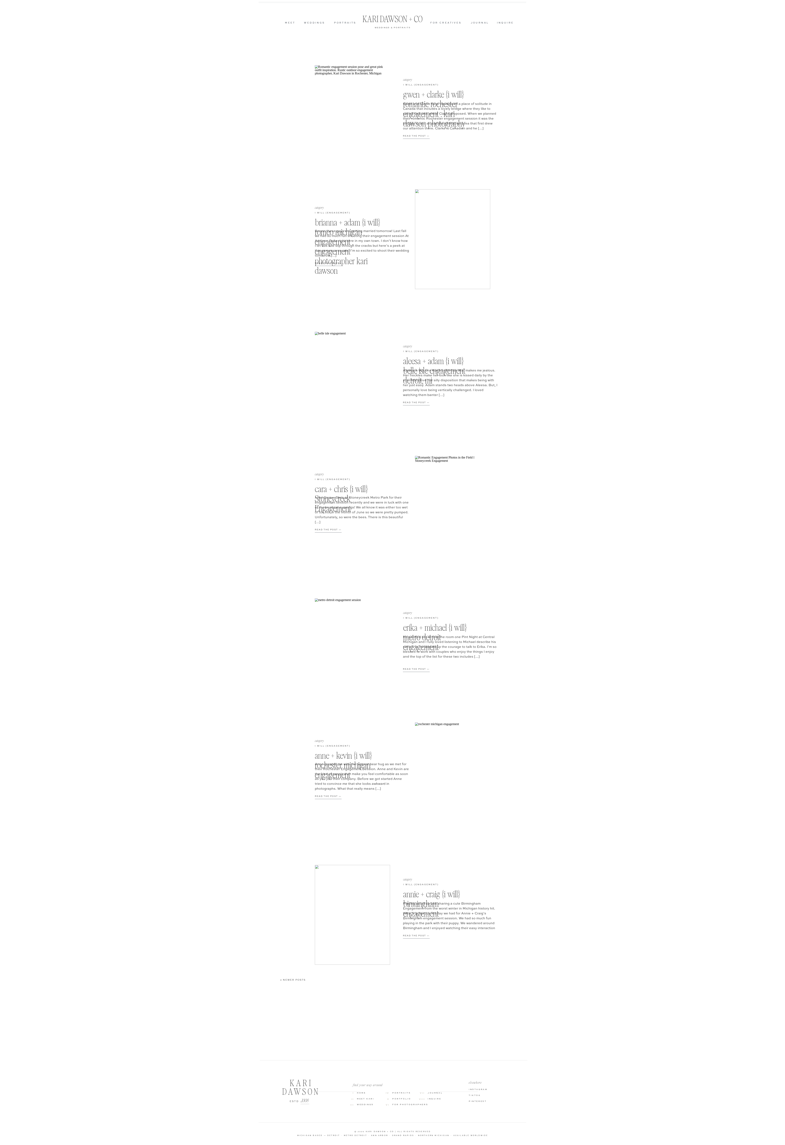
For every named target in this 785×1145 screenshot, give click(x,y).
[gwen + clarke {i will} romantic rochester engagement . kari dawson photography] (352, 115)
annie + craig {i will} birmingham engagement (431, 904)
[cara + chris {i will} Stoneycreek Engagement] (452, 506)
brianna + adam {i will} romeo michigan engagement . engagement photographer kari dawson (347, 246)
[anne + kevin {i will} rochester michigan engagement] (452, 772)
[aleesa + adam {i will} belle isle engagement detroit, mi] (352, 382)
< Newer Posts (293, 980)
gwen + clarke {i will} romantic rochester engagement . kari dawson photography (434, 109)
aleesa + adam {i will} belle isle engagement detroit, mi (434, 370)
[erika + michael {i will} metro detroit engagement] (352, 648)
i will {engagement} (421, 85)
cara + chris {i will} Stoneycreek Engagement (341, 498)
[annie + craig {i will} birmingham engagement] (352, 915)
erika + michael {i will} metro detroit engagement (435, 637)
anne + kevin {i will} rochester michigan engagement (343, 765)
